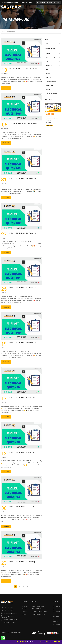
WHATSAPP (56, 616)
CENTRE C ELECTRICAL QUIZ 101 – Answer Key (22, 288)
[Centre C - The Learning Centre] (11, 7)
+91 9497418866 (8, 2)
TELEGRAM (56, 622)
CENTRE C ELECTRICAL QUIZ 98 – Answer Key (22, 452)
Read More (6, 88)
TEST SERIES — (14, 641)
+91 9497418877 (16, 2)
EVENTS (50, 2)
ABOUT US (25, 606)
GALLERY (24, 609)
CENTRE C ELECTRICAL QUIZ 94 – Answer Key (22, 507)
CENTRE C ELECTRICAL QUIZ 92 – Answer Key (22, 562)
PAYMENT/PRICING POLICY (39, 612)
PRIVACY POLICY (36, 609)
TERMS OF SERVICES (38, 606)
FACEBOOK (58, 606)
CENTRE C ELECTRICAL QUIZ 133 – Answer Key (23, 69)
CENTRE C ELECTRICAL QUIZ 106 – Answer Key (23, 123)
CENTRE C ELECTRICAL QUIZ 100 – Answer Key (22, 342)
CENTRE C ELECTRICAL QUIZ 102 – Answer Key (22, 233)
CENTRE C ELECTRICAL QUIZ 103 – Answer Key (22, 178)
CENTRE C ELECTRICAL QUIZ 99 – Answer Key (22, 397)
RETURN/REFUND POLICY (39, 614)
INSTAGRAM (56, 611)
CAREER (24, 614)
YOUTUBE (57, 624)
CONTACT (58, 2)
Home (3, 31)
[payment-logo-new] (46, 633)
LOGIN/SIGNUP (42, 2)
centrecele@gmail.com (27, 2)
